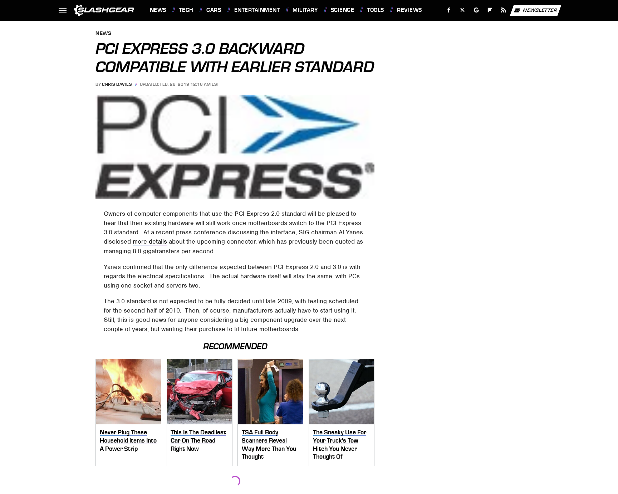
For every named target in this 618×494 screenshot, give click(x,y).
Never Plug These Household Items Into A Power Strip (128, 440)
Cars (213, 10)
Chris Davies (117, 84)
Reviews (409, 10)
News (158, 10)
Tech (186, 10)
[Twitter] (462, 10)
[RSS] (503, 10)
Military (305, 10)
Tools (375, 10)
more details (150, 241)
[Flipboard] (490, 10)
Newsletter (540, 10)
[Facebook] (449, 10)
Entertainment (257, 10)
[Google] (476, 10)
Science (342, 10)
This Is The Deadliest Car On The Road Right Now (198, 440)
